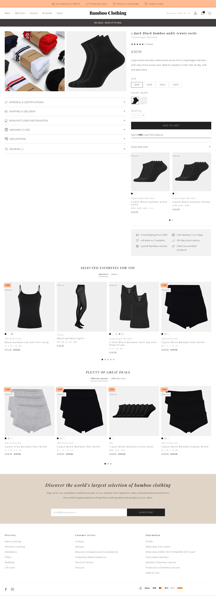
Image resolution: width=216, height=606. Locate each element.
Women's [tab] (103, 274)
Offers (8, 557)
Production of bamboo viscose (162, 567)
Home (34, 13)
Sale (60, 13)
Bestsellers (11, 551)
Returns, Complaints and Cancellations (96, 551)
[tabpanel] (108, 321)
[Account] (195, 13)
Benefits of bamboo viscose (161, 562)
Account (79, 567)
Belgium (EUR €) (177, 13)
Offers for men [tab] (118, 378)
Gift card (9, 567)
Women (20, 13)
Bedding (9, 562)
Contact (79, 541)
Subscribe (146, 512)
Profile (149, 541)
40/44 (162, 84)
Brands (47, 13)
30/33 (136, 84)
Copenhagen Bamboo (144, 37)
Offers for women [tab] (99, 378)
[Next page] (211, 172)
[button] (138, 44)
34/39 (149, 84)
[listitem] (66, 4)
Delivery (79, 546)
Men (7, 13)
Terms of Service (84, 562)
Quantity (136, 111)
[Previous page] (131, 172)
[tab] (169, 220)
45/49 (175, 84)
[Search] (209, 13)
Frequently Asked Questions (90, 557)
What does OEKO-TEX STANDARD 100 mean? (171, 551)
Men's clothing (13, 541)
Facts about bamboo (157, 557)
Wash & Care (152, 572)
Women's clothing (15, 546)
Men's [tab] (114, 274)
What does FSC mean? (158, 546)
